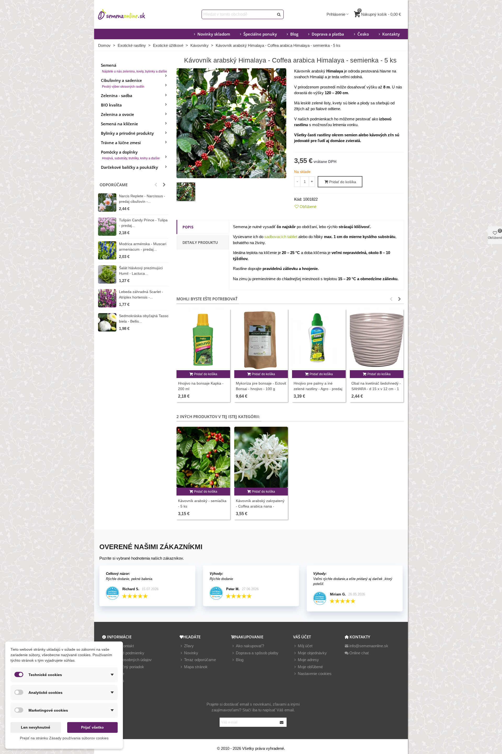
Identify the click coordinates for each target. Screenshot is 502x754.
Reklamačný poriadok (125, 667)
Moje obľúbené (310, 667)
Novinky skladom (213, 34)
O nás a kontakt (120, 646)
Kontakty (391, 34)
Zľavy (189, 646)
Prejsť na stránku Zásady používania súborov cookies (64, 738)
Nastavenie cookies (315, 673)
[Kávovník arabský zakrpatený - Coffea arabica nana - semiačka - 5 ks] (261, 457)
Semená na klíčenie (119, 123)
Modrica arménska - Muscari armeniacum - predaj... (142, 246)
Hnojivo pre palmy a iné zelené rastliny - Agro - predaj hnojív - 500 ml (318, 388)
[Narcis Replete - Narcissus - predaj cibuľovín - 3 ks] (107, 202)
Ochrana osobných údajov (129, 659)
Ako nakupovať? (250, 646)
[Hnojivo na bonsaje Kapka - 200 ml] (203, 339)
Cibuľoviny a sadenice (122, 83)
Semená (134, 68)
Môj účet (305, 646)
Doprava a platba (328, 34)
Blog (294, 34)
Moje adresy (308, 659)
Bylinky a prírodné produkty (127, 133)
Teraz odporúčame (200, 659)
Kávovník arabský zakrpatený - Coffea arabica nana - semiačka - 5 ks (260, 506)
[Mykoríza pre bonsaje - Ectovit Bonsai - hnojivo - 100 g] (261, 339)
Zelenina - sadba (116, 95)
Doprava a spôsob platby (257, 653)
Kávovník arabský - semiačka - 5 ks (202, 503)
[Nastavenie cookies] (295, 673)
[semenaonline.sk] (129, 14)
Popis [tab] (187, 226)
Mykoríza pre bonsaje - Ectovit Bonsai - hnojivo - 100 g (261, 386)
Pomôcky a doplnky (130, 154)
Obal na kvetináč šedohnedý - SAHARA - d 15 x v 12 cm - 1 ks (376, 388)
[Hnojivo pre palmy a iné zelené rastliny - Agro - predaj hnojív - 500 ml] (319, 339)
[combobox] (238, 14)
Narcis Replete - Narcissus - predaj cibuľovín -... (142, 199)
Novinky (191, 653)
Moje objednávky (312, 653)
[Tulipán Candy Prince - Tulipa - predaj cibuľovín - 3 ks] (107, 226)
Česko (363, 34)
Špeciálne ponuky (260, 34)
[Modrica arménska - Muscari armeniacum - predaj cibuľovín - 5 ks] (107, 250)
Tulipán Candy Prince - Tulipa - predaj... (143, 223)
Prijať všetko (92, 727)
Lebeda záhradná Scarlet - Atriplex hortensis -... (141, 294)
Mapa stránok (196, 667)
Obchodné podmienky (125, 653)
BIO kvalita (111, 105)
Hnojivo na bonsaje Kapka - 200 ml (201, 386)
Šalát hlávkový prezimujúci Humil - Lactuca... (141, 270)
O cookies (115, 680)
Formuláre (115, 673)
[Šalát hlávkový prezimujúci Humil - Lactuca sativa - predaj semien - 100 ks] (107, 274)
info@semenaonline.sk (368, 646)
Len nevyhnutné (35, 727)
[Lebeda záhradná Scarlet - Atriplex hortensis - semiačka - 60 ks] (107, 298)
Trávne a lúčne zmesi (121, 142)
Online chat (359, 653)
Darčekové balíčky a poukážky (129, 167)
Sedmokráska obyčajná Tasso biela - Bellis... (143, 318)
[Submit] (282, 722)
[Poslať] (279, 14)
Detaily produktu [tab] (200, 242)
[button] (156, 185)
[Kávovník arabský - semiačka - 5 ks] (203, 457)
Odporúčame (114, 184)
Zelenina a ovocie (117, 114)
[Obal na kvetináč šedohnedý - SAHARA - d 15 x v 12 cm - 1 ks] (376, 339)
